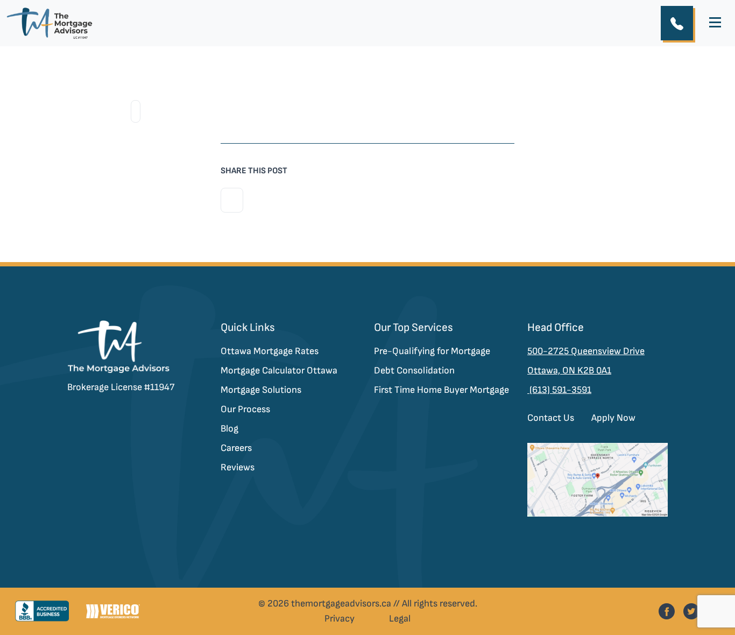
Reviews (238, 467)
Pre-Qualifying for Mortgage (432, 351)
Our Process (245, 409)
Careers (236, 448)
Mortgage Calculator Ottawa (279, 370)
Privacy (339, 618)
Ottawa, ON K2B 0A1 (569, 370)
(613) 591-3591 (559, 390)
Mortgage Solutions (261, 390)
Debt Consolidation (414, 370)
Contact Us (550, 418)
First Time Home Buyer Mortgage (441, 390)
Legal (400, 618)
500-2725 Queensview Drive (586, 351)
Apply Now (613, 418)
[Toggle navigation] (715, 23)
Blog (229, 428)
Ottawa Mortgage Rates (270, 351)
